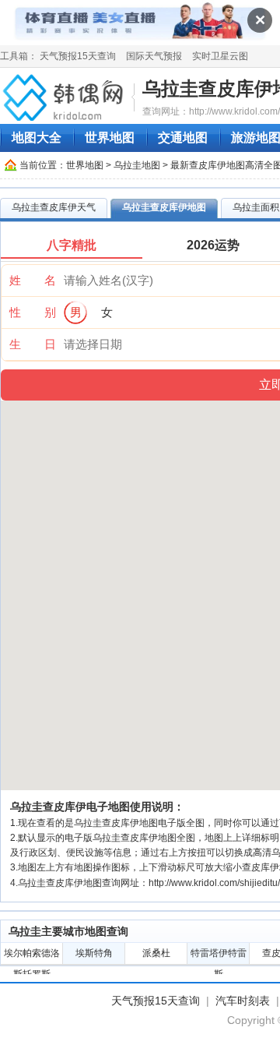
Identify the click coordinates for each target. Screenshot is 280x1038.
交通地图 (183, 137)
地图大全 (36, 137)
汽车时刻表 (242, 1000)
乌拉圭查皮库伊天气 (54, 207)
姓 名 (32, 280)
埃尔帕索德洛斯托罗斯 (32, 956)
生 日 (32, 344)
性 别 (32, 312)
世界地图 (110, 137)
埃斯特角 (94, 953)
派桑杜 (156, 953)
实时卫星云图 (220, 56)
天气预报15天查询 (78, 56)
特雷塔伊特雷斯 (219, 956)
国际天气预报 (154, 56)
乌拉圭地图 (137, 165)
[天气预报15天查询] (65, 96)
